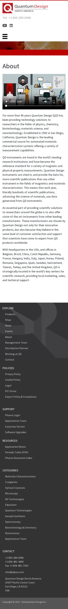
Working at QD (13, 354)
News (8, 325)
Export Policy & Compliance (20, 396)
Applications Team (15, 420)
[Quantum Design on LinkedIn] (11, 25)
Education (11, 504)
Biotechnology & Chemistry (20, 527)
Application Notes (15, 446)
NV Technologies (14, 499)
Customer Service (15, 426)
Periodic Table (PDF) (16, 452)
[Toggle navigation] (4, 36)
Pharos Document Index (18, 458)
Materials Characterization (20, 476)
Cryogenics (11, 482)
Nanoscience (12, 533)
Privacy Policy (13, 374)
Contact (9, 359)
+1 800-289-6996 (14, 557)
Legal (8, 385)
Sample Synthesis (15, 516)
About (8, 337)
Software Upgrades (15, 432)
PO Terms (10, 391)
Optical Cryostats (15, 487)
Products (10, 314)
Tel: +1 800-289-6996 (16, 18)
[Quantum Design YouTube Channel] (4, 25)
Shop (8, 319)
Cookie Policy (12, 379)
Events (9, 331)
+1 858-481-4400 (14, 561)
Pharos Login (12, 415)
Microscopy (11, 493)
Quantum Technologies (18, 510)
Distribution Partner (16, 348)
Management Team (16, 342)
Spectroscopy (12, 521)
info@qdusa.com (14, 572)
